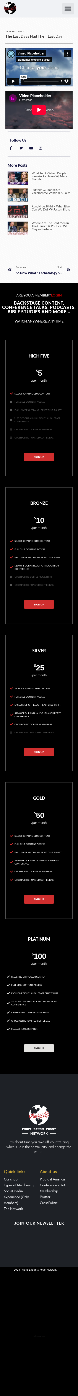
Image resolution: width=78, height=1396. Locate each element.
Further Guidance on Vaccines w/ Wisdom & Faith (51, 191)
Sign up (39, 457)
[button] (68, 9)
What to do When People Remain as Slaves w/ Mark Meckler (49, 176)
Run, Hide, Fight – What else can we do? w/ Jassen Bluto (51, 207)
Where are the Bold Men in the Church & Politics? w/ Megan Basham (50, 226)
